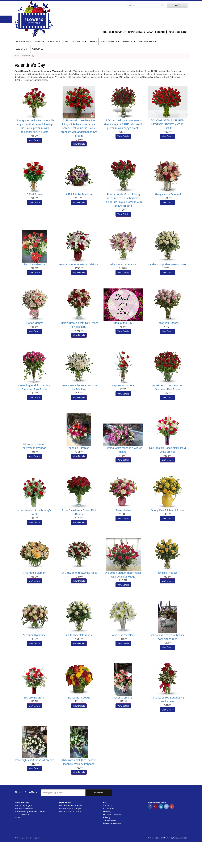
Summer (39, 41)
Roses (93, 41)
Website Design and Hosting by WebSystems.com (168, 838)
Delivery (107, 811)
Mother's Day (23, 41)
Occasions (78, 41)
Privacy (106, 817)
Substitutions (109, 820)
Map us (18, 817)
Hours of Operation (112, 814)
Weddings (37, 49)
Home (16, 56)
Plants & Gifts (108, 41)
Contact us (108, 808)
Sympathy (128, 41)
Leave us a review (112, 823)
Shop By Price (147, 41)
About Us (107, 805)
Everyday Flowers (58, 41)
